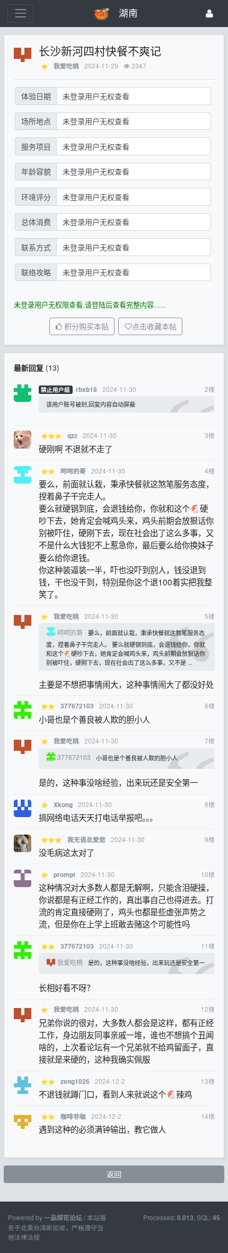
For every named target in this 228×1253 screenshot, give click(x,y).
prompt (64, 874)
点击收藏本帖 (154, 326)
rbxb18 (86, 389)
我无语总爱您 (86, 839)
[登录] (209, 13)
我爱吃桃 (66, 66)
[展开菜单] (20, 13)
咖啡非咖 (73, 1116)
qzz (72, 435)
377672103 (77, 706)
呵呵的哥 (73, 471)
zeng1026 (75, 1081)
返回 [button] (114, 1174)
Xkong (63, 804)
